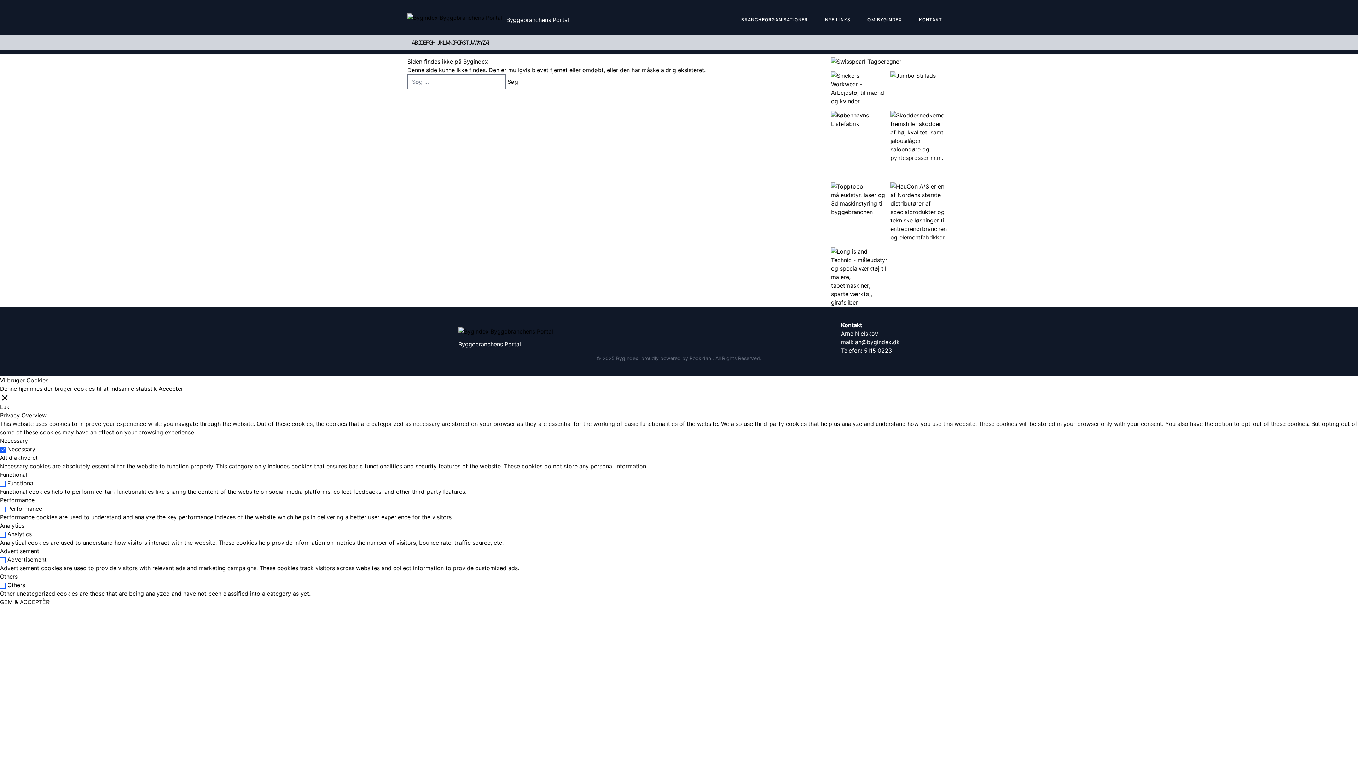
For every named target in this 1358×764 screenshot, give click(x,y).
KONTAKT (930, 19)
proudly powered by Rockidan (676, 358)
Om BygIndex (884, 19)
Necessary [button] (14, 440)
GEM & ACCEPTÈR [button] (25, 602)
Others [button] (9, 576)
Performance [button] (17, 500)
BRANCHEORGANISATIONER (774, 19)
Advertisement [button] (19, 551)
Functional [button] (13, 474)
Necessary (21, 449)
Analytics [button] (12, 525)
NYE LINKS (838, 19)
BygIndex (627, 358)
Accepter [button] (171, 388)
